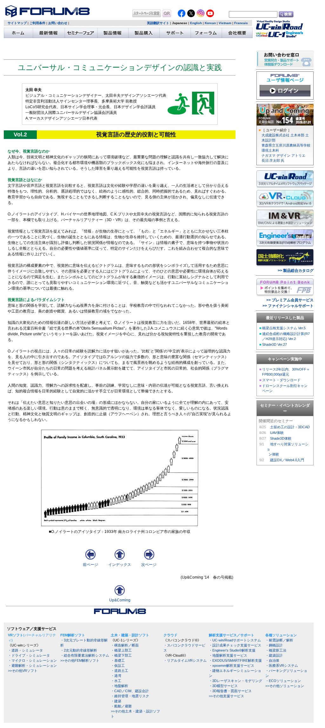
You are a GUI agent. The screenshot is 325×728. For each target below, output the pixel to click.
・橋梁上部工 (121, 650)
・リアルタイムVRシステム (185, 660)
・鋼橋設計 (274, 645)
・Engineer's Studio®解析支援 (232, 650)
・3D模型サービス (223, 686)
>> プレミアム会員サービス (290, 300)
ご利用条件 (37, 23)
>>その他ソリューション (284, 686)
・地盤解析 (119, 686)
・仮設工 (118, 665)
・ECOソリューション (283, 681)
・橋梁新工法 (275, 650)
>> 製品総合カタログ (296, 270)
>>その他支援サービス (226, 696)
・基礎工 (118, 660)
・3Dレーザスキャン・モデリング (235, 681)
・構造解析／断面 (125, 645)
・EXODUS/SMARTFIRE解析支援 (235, 660)
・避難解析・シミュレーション (32, 665)
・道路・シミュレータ (25, 650)
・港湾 (116, 676)
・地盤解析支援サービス (228, 655)
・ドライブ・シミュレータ (29, 655)
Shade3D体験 (280, 438)
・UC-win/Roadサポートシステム (235, 640)
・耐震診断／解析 (279, 640)
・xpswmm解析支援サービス (231, 665)
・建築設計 (274, 655)
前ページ (90, 564)
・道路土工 (119, 670)
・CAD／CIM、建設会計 (130, 691)
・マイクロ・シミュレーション (32, 660)
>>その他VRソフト (22, 670)
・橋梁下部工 (121, 655)
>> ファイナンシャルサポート (288, 306)
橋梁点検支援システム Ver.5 (284, 328)
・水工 (116, 681)
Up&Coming (119, 600)
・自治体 (272, 660)
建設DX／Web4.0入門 (287, 460)
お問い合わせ (57, 23)
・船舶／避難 (121, 706)
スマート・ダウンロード (281, 380)
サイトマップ (17, 23)
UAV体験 (277, 433)
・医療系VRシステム (281, 665)
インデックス (119, 564)
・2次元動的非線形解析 (78, 650)
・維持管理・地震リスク (130, 696)
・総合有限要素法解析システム (84, 655)
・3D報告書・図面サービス (230, 691)
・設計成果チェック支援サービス (235, 645)
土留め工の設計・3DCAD (290, 427)
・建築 (116, 701)
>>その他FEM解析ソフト (79, 660)
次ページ (148, 564)
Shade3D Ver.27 (274, 344)
